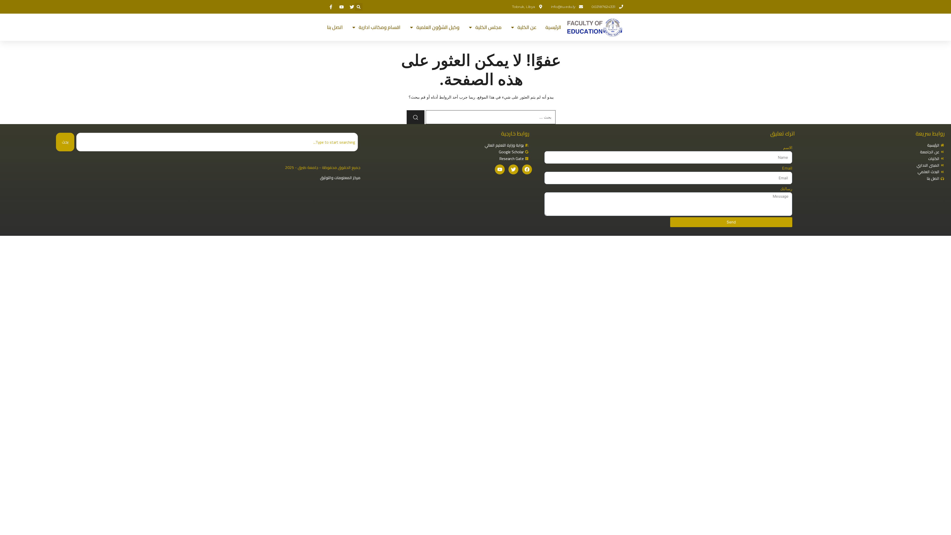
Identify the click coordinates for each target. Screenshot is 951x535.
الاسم (787, 147)
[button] (359, 7)
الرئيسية (553, 27)
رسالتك (786, 188)
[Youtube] (500, 169)
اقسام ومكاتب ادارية (379, 27)
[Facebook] (527, 169)
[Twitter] (513, 169)
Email (787, 168)
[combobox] (217, 142)
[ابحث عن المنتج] (415, 117)
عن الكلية (527, 27)
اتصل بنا (335, 27)
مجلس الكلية (488, 27)
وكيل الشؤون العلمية (437, 27)
